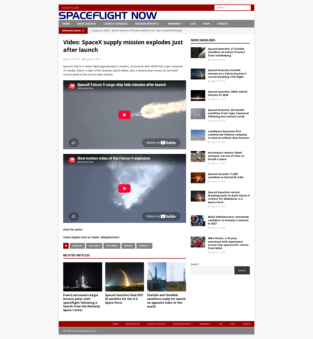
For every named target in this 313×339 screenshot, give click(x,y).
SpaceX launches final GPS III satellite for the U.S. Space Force (124, 299)
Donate (222, 23)
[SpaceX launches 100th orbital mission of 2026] (198, 95)
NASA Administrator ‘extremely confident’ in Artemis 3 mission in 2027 (228, 220)
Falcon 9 (94, 245)
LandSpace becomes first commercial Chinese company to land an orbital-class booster (228, 134)
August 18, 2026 (217, 163)
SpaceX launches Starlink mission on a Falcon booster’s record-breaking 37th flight (227, 73)
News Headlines (203, 40)
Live (193, 23)
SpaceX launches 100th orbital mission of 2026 (227, 93)
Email (66, 229)
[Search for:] (232, 7)
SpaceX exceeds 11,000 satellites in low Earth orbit (226, 175)
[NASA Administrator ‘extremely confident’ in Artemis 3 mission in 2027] (198, 220)
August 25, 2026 (217, 59)
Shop (206, 23)
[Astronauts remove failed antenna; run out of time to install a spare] (198, 156)
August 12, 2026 (217, 252)
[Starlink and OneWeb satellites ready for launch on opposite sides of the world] (166, 276)
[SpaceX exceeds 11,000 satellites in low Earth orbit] (198, 177)
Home (66, 23)
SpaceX (128, 245)
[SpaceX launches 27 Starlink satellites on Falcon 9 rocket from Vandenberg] (198, 52)
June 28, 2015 (73, 59)
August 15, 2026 (217, 206)
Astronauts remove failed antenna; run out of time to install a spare (226, 156)
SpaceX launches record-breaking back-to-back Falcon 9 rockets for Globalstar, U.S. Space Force (228, 197)
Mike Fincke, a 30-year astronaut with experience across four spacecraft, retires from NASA (228, 243)
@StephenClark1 (110, 237)
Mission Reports (146, 23)
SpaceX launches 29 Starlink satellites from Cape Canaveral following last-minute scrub (228, 113)
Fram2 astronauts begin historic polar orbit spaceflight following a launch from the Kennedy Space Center (81, 302)
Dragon (77, 245)
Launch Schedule (116, 23)
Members (174, 23)
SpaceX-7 (144, 245)
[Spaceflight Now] (108, 18)
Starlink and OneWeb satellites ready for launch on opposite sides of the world (166, 300)
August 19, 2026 (217, 142)
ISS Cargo (112, 245)
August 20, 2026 (217, 120)
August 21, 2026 (217, 99)
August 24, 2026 (217, 81)
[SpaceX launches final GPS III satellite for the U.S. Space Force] (124, 276)
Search (195, 264)
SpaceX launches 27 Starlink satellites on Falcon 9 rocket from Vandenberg (226, 52)
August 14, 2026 (217, 227)
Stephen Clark (93, 59)
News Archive (86, 23)
